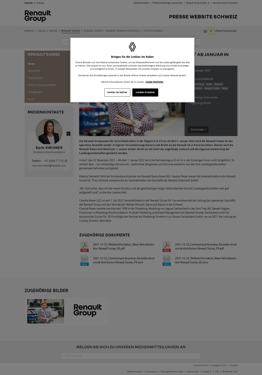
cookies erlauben (145, 92)
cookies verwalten (117, 92)
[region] (132, 69)
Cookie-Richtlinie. (155, 81)
